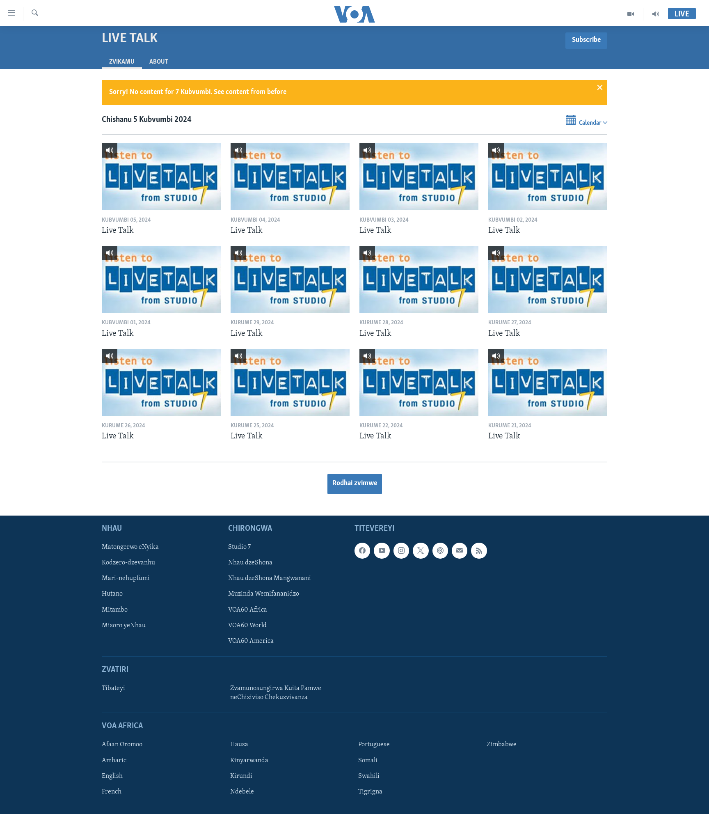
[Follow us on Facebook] (362, 550)
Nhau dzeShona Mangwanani (269, 578)
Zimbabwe (502, 744)
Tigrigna (370, 791)
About (158, 62)
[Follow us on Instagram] (401, 550)
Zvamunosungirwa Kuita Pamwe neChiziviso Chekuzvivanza (275, 693)
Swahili (369, 776)
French (111, 791)
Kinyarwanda (249, 760)
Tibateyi (113, 688)
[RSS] (479, 550)
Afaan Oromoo (122, 744)
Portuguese (374, 744)
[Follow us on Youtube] (381, 550)
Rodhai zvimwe (354, 483)
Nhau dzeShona (250, 562)
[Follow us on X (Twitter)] (420, 550)
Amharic (114, 760)
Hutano (112, 594)
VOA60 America (251, 640)
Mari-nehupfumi (126, 578)
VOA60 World (247, 625)
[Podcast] (440, 550)
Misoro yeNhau (124, 625)
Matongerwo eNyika (130, 547)
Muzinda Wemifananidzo (263, 594)
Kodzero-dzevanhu (128, 562)
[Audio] (655, 14)
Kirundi (241, 776)
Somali (367, 760)
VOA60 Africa (247, 609)
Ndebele (242, 791)
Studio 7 (239, 547)
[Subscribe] (459, 550)
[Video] (630, 14)
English (112, 776)
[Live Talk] (161, 176)
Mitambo (115, 609)
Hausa (239, 744)
